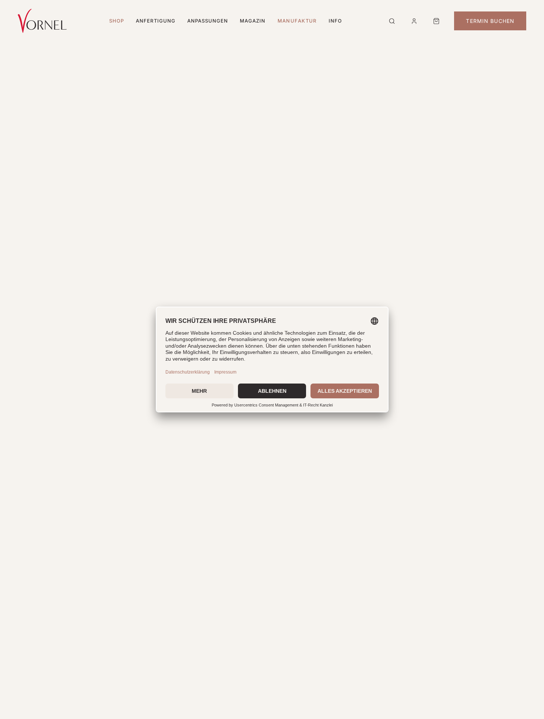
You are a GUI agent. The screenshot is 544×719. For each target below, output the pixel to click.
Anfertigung (155, 21)
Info (335, 21)
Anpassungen (207, 21)
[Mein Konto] (414, 21)
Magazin (252, 21)
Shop (116, 21)
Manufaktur (297, 21)
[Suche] (392, 21)
